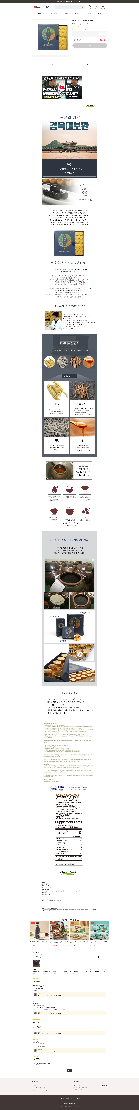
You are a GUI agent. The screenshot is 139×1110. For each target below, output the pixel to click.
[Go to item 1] (36, 963)
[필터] (96, 957)
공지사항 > (34, 1081)
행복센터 (76, 1081)
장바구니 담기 (39, 945)
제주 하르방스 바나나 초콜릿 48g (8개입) (79, 942)
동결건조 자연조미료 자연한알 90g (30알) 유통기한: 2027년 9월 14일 (59, 942)
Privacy (73, 1098)
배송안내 (35, 1085)
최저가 (99, 13)
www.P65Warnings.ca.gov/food (46, 910)
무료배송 (65, 13)
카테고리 (41, 13)
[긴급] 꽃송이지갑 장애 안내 (39, 1087)
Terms (78, 1098)
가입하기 (96, 8)
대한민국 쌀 (54, 13)
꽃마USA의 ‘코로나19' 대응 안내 (40, 1090)
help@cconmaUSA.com (69, 1103)
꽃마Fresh (77, 13)
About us (61, 1098)
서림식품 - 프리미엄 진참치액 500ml (39, 941)
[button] (75, 26)
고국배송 (89, 13)
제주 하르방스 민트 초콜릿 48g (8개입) (99, 942)
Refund (67, 1098)
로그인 (89, 8)
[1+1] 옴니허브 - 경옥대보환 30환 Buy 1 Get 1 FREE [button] (49, 995)
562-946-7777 (104, 1085)
